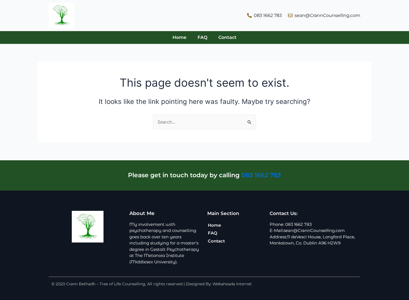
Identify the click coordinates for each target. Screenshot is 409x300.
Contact (227, 37)
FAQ (202, 37)
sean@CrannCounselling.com (314, 230)
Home (179, 37)
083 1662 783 (261, 175)
